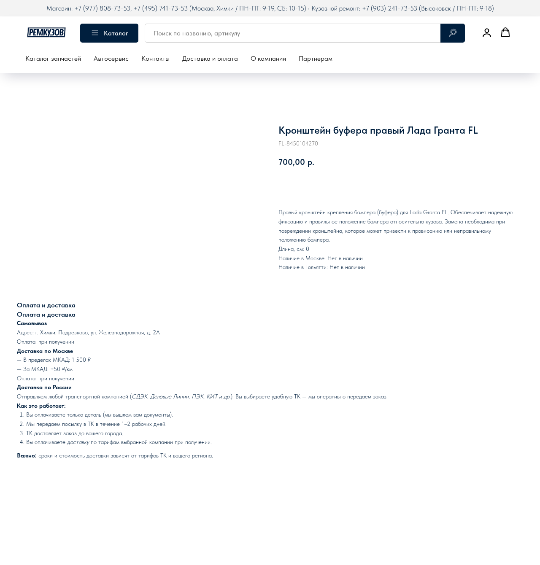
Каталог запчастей (53, 58)
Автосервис (111, 58)
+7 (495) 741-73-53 (160, 8)
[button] (487, 32)
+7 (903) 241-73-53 (389, 8)
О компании (268, 58)
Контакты (155, 58)
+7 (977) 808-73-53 (102, 8)
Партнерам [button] (315, 58)
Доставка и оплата (210, 58)
